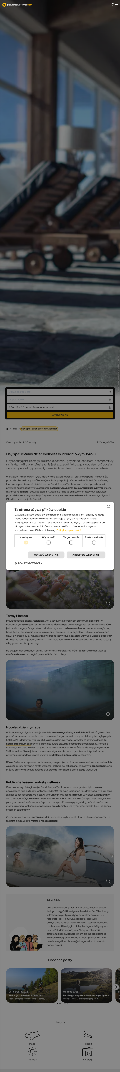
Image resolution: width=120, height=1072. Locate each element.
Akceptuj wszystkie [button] (85, 555)
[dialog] (60, 536)
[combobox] (108, 506)
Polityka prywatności (68, 530)
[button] (28, 563)
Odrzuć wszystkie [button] (46, 554)
